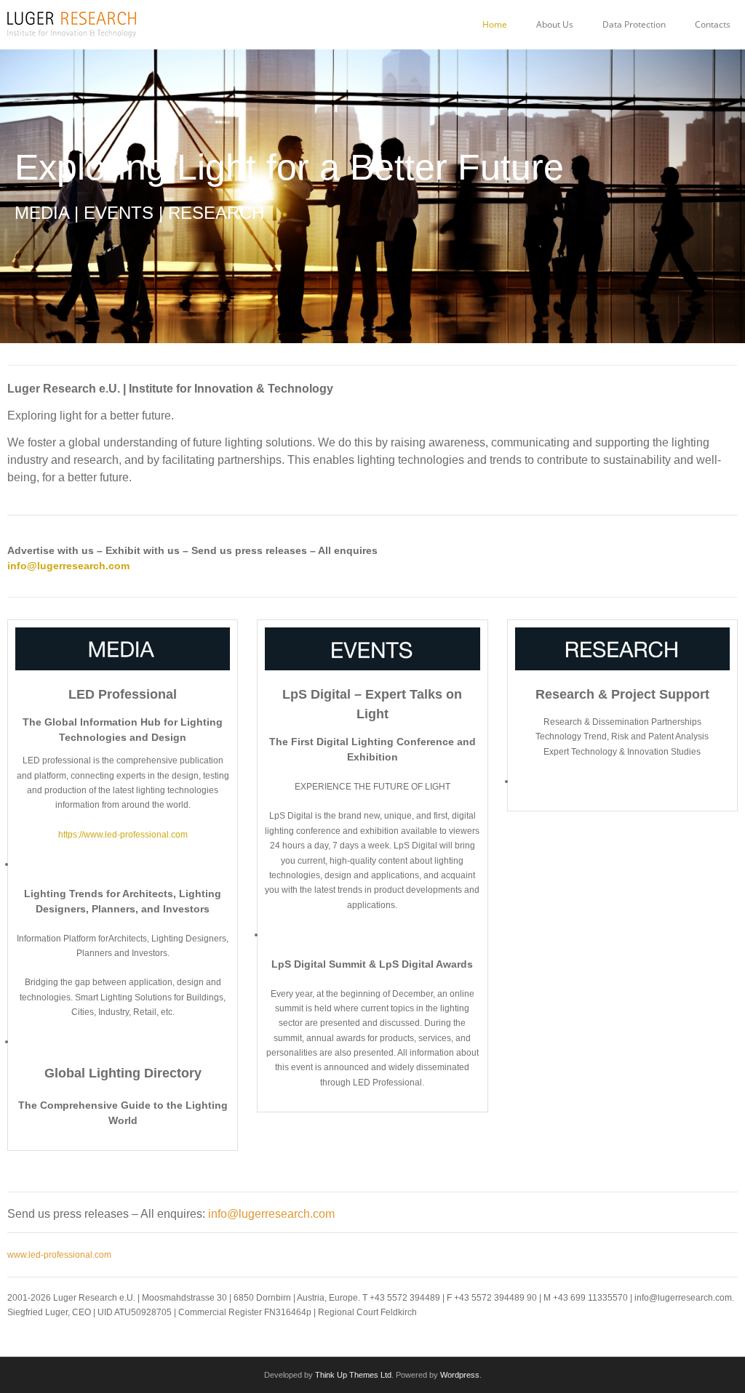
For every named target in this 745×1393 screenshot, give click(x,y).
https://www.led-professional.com (123, 835)
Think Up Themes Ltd (353, 1374)
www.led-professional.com (59, 1255)
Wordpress (459, 1374)
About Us (554, 24)
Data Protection (634, 24)
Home (494, 24)
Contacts (712, 24)
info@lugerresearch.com (68, 565)
